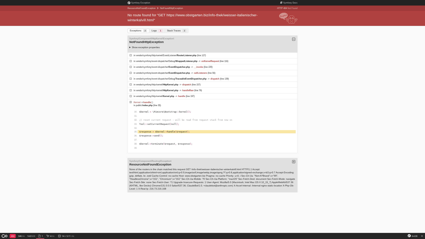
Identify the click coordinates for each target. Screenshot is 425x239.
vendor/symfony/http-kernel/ (157, 84)
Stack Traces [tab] (176, 30)
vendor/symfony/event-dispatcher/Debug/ (166, 61)
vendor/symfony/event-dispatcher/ (163, 67)
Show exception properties (146, 47)
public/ (144, 105)
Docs (290, 2)
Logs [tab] (156, 30)
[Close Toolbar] (422, 236)
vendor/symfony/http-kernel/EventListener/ (166, 55)
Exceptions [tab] (138, 30)
